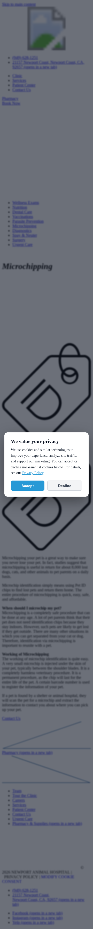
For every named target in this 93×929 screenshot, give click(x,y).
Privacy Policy (32, 473)
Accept (27, 486)
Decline (64, 486)
